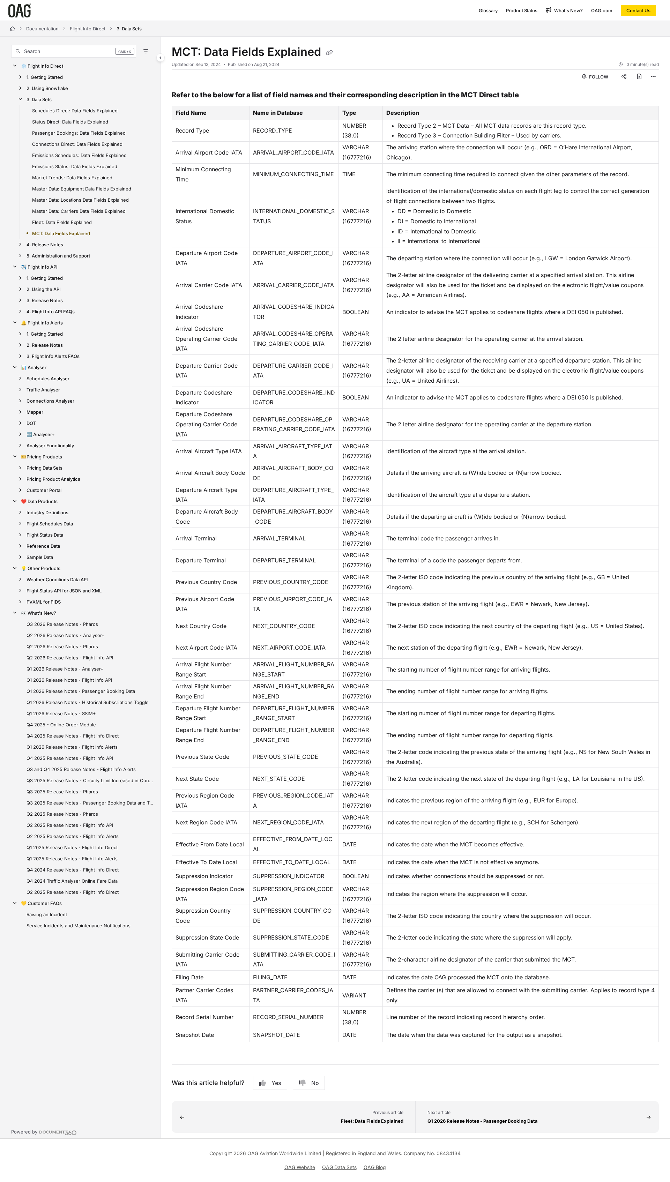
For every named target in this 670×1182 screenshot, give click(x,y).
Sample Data (40, 557)
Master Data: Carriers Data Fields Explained (79, 211)
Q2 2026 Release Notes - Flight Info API (70, 657)
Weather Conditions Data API (57, 579)
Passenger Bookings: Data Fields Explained (79, 133)
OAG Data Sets (339, 1167)
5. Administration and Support (58, 256)
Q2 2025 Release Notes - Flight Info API (70, 825)
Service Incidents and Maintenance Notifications (79, 925)
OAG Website (299, 1167)
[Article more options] (653, 76)
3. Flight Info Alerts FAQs (53, 356)
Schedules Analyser (48, 378)
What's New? (38, 613)
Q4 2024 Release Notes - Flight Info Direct (73, 870)
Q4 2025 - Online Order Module (61, 724)
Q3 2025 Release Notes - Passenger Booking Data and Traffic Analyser (90, 803)
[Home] (19, 10)
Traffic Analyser (43, 389)
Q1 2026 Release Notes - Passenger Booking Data (81, 691)
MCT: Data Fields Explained (61, 233)
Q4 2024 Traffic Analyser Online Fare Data (72, 881)
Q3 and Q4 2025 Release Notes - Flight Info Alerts (81, 769)
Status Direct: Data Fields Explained (70, 122)
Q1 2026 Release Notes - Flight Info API (69, 680)
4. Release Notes (45, 244)
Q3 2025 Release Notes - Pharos (62, 791)
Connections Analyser (50, 401)
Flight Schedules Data (50, 523)
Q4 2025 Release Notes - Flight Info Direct (73, 736)
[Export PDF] (639, 76)
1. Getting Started (45, 77)
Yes (276, 1082)
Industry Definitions (47, 512)
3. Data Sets (129, 28)
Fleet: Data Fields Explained (62, 222)
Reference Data (43, 546)
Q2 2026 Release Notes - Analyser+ (66, 635)
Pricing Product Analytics (53, 479)
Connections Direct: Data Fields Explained (77, 144)
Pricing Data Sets (44, 468)
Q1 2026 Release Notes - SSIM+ (61, 713)
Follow (598, 77)
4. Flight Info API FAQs (51, 311)
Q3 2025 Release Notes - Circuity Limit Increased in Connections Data (90, 780)
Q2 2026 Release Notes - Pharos (62, 646)
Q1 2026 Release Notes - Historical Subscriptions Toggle (88, 702)
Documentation (42, 28)
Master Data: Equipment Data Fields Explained (81, 189)
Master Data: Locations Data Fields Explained (80, 200)
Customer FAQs (41, 903)
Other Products (40, 568)
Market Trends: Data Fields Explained (72, 177)
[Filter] (146, 51)
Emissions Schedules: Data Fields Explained (79, 155)
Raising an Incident (47, 914)
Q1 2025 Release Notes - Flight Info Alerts (72, 858)
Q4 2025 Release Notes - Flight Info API (70, 758)
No (315, 1082)
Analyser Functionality (50, 445)
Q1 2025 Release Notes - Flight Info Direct (72, 847)
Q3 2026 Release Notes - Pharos (62, 624)
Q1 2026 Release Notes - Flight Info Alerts (72, 747)
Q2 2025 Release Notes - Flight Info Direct (73, 892)
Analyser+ (41, 434)
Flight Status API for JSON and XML (64, 590)
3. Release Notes (45, 300)
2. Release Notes (45, 345)
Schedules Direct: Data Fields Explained (75, 110)
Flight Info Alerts (42, 323)
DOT (31, 423)
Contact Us (638, 10)
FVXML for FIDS (44, 602)
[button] (73, 51)
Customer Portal (44, 490)
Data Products (39, 501)
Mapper (35, 412)
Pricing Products (41, 456)
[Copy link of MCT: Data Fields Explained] (329, 52)
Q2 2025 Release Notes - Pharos (62, 814)
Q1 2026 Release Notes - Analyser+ (65, 669)
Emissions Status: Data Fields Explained (74, 166)
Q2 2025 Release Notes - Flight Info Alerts (73, 836)
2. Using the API (44, 289)
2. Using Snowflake (47, 88)
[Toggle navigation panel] (160, 57)
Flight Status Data (45, 535)
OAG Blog (375, 1167)
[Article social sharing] (624, 76)
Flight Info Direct (87, 28)
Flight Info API (39, 267)
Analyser (33, 367)
